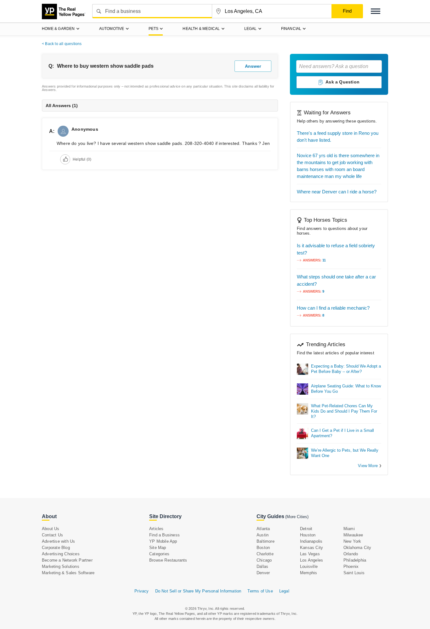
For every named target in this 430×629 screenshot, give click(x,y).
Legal (284, 591)
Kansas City (311, 547)
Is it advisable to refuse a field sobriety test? (336, 249)
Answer (253, 66)
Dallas (262, 566)
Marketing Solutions (60, 566)
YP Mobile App (163, 541)
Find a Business (164, 535)
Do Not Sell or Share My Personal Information (198, 591)
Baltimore (265, 541)
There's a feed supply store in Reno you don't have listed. (337, 136)
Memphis (308, 572)
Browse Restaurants (168, 560)
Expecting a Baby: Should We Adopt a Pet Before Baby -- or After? (346, 369)
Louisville (309, 566)
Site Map (157, 547)
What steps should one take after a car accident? (336, 280)
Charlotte (265, 554)
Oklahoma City (357, 547)
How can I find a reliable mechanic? (333, 308)
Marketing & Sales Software (68, 572)
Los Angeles (311, 560)
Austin (263, 535)
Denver (263, 572)
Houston (307, 535)
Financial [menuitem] (291, 28)
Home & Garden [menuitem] (58, 28)
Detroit (306, 528)
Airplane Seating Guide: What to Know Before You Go (346, 389)
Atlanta (263, 528)
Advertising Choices (61, 554)
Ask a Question (342, 81)
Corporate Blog (56, 547)
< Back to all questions (62, 44)
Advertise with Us (58, 541)
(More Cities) (296, 516)
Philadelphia (354, 560)
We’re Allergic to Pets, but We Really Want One (344, 453)
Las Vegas (310, 554)
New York (352, 541)
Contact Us (52, 535)
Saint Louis (354, 572)
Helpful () (82, 159)
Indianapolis (311, 541)
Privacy (141, 591)
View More (368, 465)
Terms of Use (260, 591)
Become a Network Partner (67, 560)
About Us (50, 528)
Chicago (264, 560)
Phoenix (351, 566)
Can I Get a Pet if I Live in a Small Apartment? (342, 433)
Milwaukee (353, 535)
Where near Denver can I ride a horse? (336, 191)
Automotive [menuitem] (111, 28)
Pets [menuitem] (154, 28)
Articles (156, 528)
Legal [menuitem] (250, 28)
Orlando (350, 554)
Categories (159, 554)
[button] (375, 11)
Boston (263, 547)
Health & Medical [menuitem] (201, 28)
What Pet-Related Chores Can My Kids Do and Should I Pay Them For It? (344, 411)
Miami (349, 528)
